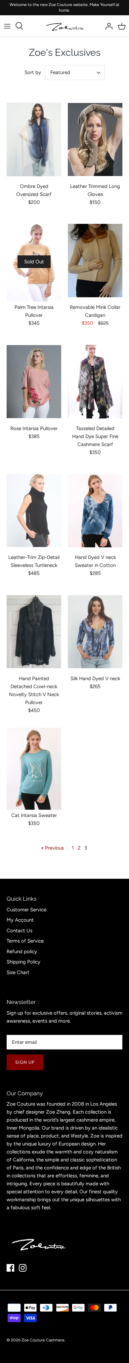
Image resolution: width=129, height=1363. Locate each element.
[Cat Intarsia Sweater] (34, 769)
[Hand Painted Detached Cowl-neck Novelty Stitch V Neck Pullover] (34, 632)
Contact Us (19, 931)
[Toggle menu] (7, 26)
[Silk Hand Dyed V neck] (95, 632)
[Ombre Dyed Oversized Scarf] (34, 139)
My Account (20, 920)
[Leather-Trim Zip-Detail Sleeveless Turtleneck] (34, 511)
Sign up (25, 1062)
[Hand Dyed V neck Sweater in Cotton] (95, 511)
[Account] (107, 26)
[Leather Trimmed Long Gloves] (95, 139)
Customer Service (26, 910)
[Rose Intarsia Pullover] (34, 381)
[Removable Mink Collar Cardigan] (95, 261)
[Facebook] (10, 1268)
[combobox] (75, 72)
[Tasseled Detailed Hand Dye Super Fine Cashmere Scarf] (95, 381)
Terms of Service (25, 941)
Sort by (32, 72)
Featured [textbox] (60, 72)
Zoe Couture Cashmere (43, 1340)
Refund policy (22, 951)
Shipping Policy (23, 962)
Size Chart (18, 972)
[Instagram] (22, 1268)
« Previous (52, 848)
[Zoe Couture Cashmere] (64, 26)
